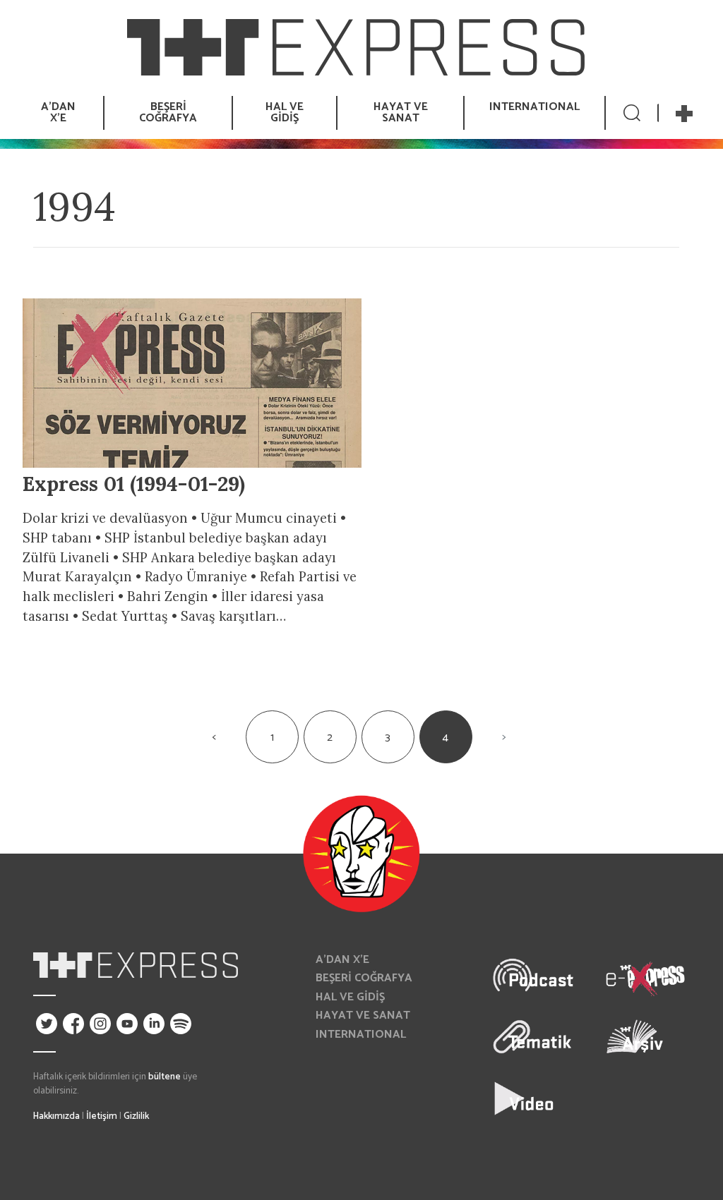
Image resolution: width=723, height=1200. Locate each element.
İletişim (101, 1116)
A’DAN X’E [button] (58, 112)
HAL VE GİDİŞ (350, 997)
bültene (164, 1076)
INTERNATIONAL (534, 106)
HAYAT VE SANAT (363, 1015)
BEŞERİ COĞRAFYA (364, 978)
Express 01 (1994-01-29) (134, 484)
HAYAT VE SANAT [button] (401, 112)
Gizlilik (136, 1116)
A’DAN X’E (342, 959)
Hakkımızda (56, 1116)
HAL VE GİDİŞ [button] (284, 112)
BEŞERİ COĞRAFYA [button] (168, 112)
